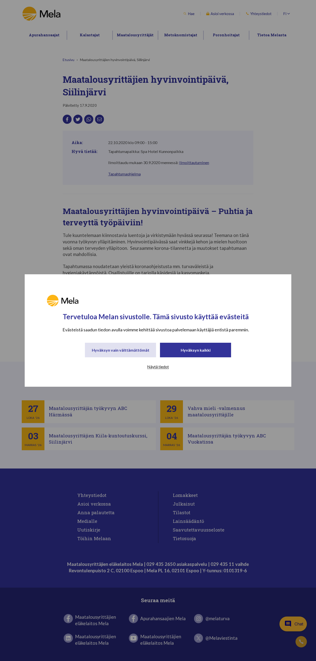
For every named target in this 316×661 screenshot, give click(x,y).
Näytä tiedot (158, 366)
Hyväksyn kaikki (196, 350)
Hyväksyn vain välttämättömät (120, 350)
